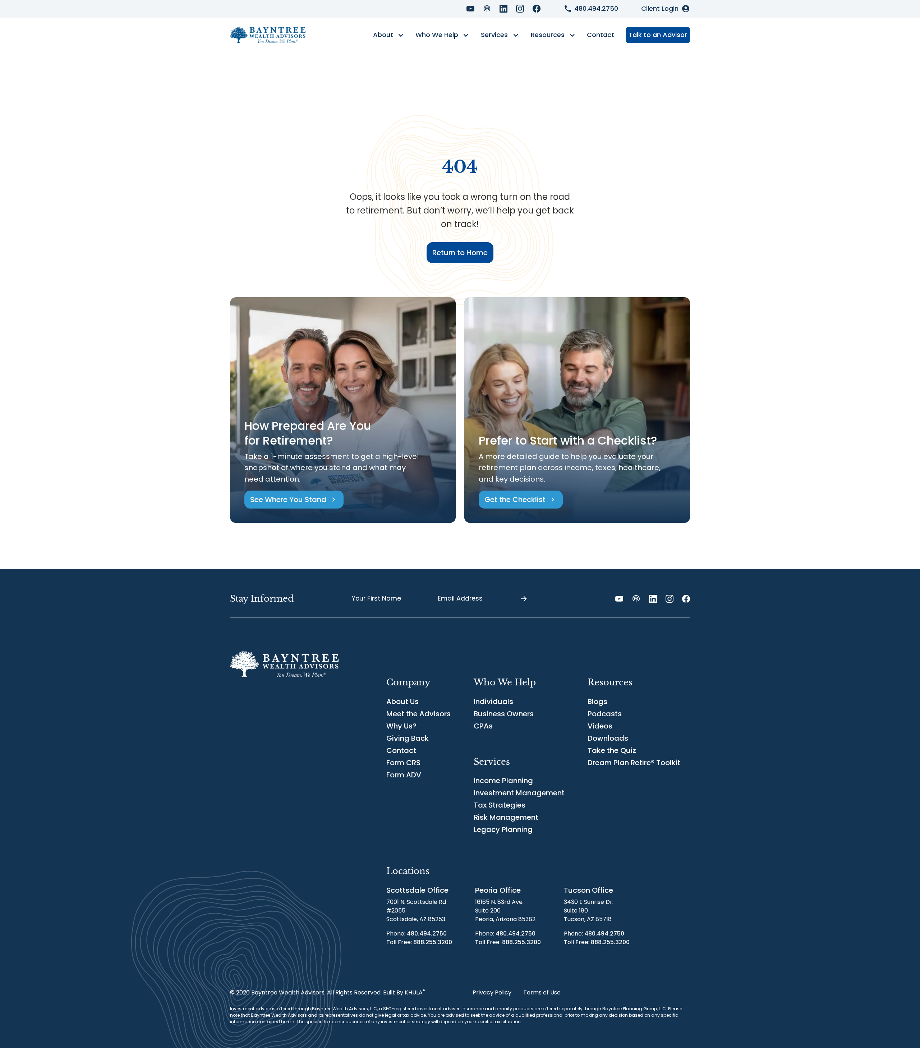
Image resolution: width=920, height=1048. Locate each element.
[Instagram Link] (520, 9)
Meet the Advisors (418, 713)
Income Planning (503, 780)
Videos (600, 726)
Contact (600, 34)
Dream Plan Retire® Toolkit (634, 762)
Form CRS (403, 762)
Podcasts (605, 713)
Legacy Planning (503, 829)
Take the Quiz (612, 750)
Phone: (416, 933)
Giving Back (407, 738)
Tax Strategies (499, 805)
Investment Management (519, 793)
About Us (402, 701)
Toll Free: (419, 942)
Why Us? (401, 726)
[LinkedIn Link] (503, 9)
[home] (267, 35)
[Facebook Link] (536, 9)
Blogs (597, 701)
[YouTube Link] (470, 9)
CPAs (483, 726)
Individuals (493, 701)
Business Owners (504, 713)
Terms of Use (542, 992)
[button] (388, 35)
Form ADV (403, 775)
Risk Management (506, 817)
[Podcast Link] (487, 9)
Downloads (608, 738)
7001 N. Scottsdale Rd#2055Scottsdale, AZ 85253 (416, 910)
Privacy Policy (492, 992)
